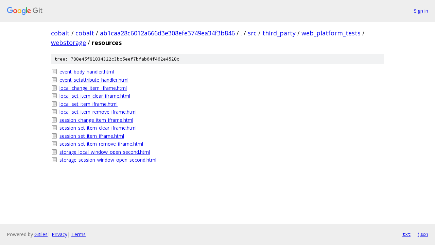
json (422, 234)
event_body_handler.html (86, 71)
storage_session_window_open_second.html (107, 160)
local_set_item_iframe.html (88, 104)
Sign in (421, 10)
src (252, 33)
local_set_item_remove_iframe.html (98, 112)
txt (406, 234)
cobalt (60, 33)
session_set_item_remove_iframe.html (101, 144)
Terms (78, 234)
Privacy (59, 234)
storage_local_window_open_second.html (104, 152)
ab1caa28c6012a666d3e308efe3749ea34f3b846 (167, 33)
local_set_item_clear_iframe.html (94, 96)
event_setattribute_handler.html (93, 80)
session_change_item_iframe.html (96, 120)
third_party (279, 33)
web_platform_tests (331, 33)
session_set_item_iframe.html (91, 136)
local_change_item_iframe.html (93, 88)
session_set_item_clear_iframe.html (98, 128)
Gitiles (41, 234)
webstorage (68, 42)
